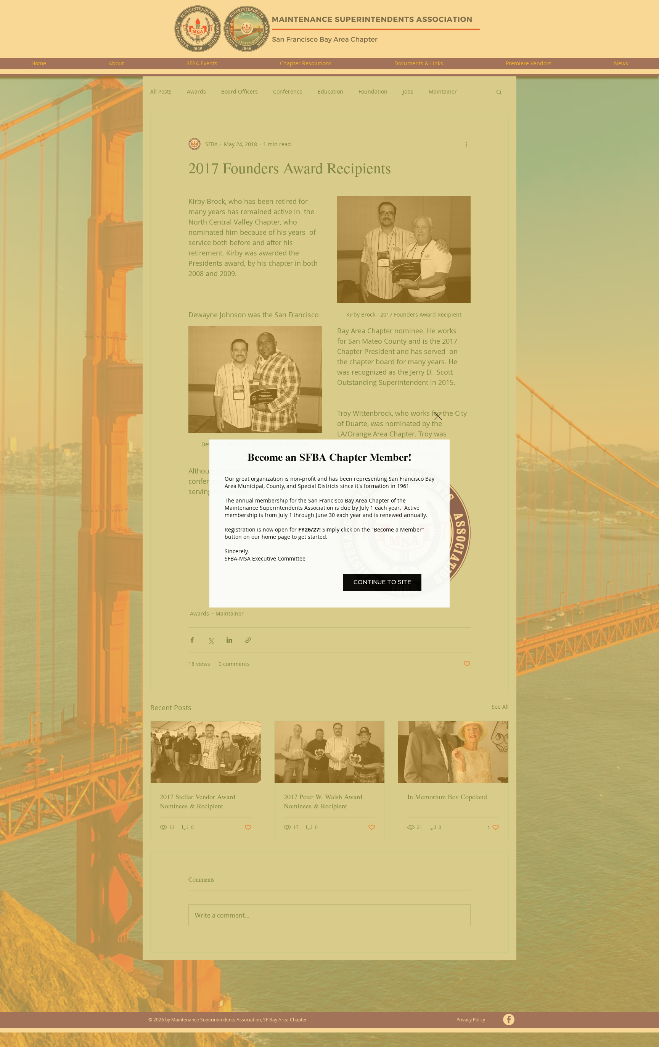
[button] (438, 416)
